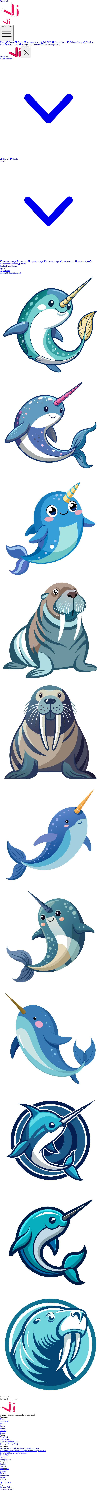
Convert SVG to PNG (9, 1444)
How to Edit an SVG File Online (13, 1453)
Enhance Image (52, 261)
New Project (5, 1437)
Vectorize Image (9, 261)
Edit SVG (23, 261)
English (3, 1464)
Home (2, 42)
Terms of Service (7, 1489)
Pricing (51, 44)
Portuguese (4, 1469)
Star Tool (3, 1457)
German (3, 1471)
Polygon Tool (5, 1460)
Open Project (5, 1439)
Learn (56, 44)
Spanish (3, 1466)
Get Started (4, 1421)
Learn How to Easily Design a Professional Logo (19, 1448)
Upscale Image (36, 261)
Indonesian (4, 1475)
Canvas (6, 159)
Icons (23, 264)
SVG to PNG (83, 261)
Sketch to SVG (68, 261)
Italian (2, 1478)
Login (2, 1433)
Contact (14, 266)
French (3, 1473)
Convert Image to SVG (9, 1442)
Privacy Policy (6, 1487)
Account (6, 270)
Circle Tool (4, 1455)
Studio (15, 159)
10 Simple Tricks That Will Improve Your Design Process (23, 1451)
